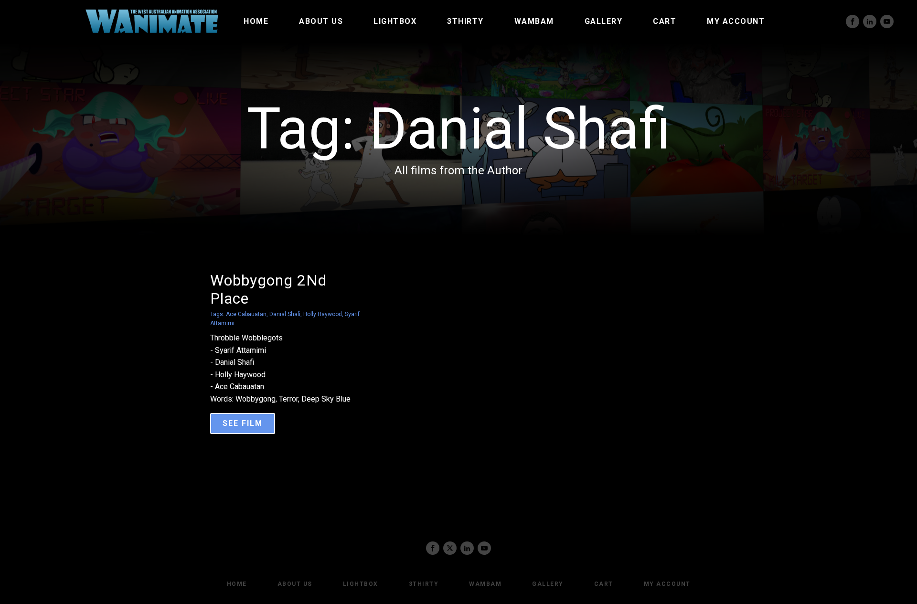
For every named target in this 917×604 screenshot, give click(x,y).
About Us (321, 21)
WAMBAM (534, 21)
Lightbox (394, 21)
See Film (243, 423)
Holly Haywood (322, 314)
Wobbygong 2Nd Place (268, 289)
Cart (664, 21)
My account (736, 21)
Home (256, 21)
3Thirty (465, 21)
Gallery (604, 21)
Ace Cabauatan (246, 314)
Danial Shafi (284, 314)
